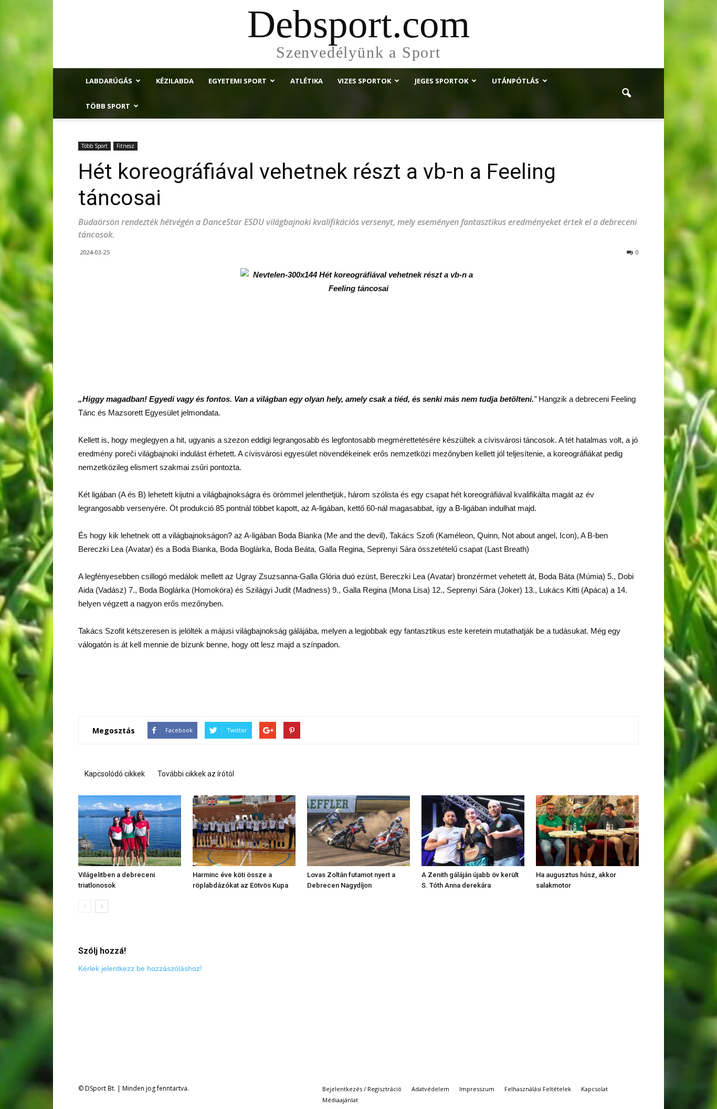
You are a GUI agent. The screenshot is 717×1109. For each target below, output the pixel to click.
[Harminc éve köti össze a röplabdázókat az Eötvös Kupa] (244, 830)
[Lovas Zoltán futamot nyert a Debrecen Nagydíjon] (358, 830)
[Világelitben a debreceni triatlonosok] (129, 830)
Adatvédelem (430, 1089)
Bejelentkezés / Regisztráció (362, 1089)
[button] (626, 93)
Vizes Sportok (364, 81)
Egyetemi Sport (237, 81)
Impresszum (476, 1089)
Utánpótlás (515, 81)
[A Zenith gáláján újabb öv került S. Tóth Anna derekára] (472, 830)
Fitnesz (125, 146)
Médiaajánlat (340, 1100)
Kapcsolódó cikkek (115, 774)
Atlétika (306, 81)
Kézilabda (175, 81)
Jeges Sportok (441, 81)
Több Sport (108, 106)
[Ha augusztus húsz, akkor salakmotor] (587, 830)
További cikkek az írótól (195, 774)
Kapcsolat (594, 1089)
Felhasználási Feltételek (537, 1089)
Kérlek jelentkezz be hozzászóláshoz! (140, 968)
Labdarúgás (109, 81)
